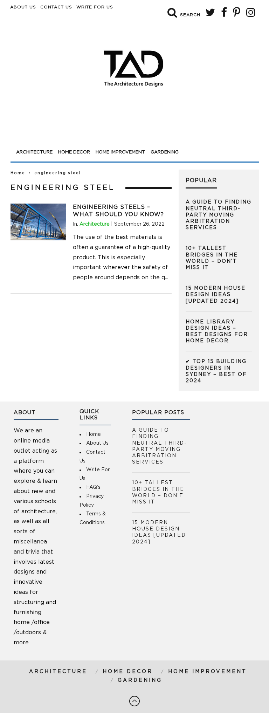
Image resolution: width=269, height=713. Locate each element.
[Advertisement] (135, 126)
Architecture (34, 152)
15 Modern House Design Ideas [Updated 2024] (216, 294)
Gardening (165, 152)
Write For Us (94, 7)
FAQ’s (93, 487)
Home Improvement (120, 152)
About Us (23, 7)
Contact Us (56, 7)
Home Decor (74, 152)
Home (18, 173)
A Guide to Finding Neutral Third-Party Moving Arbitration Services (218, 215)
